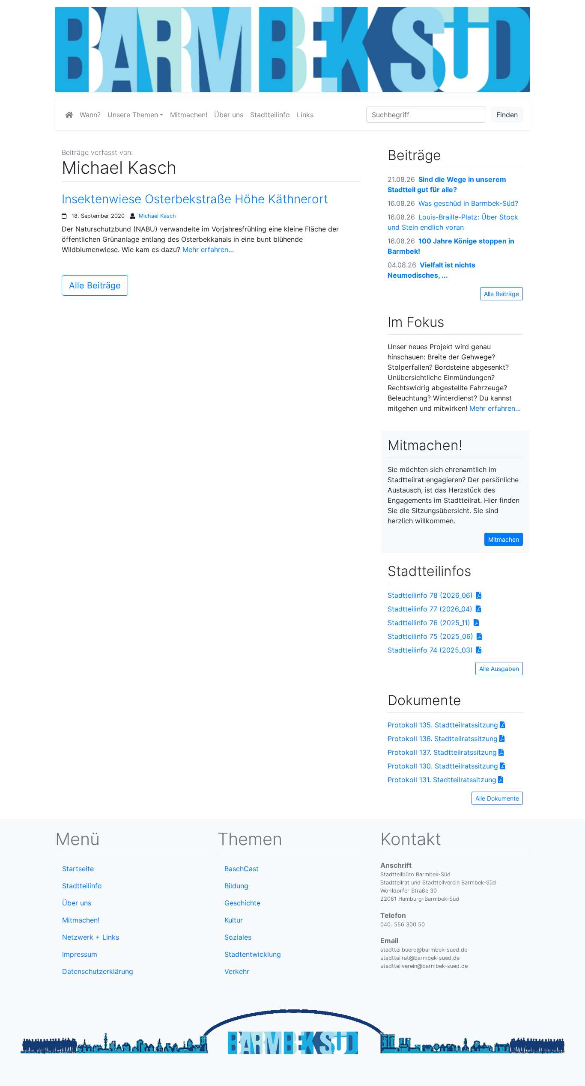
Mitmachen (503, 539)
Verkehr (236, 971)
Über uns (228, 114)
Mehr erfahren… (208, 249)
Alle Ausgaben (499, 668)
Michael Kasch (157, 216)
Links (305, 114)
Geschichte (242, 903)
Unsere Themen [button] (132, 114)
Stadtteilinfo (270, 114)
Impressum (79, 954)
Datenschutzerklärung (97, 971)
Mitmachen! (188, 114)
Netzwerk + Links (90, 937)
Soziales (237, 937)
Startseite (78, 868)
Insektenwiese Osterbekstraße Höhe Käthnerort (195, 199)
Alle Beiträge (95, 285)
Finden (507, 114)
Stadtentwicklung (252, 954)
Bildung (236, 885)
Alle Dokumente (497, 798)
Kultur (233, 920)
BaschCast (241, 868)
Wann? (90, 114)
